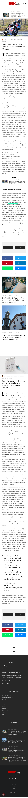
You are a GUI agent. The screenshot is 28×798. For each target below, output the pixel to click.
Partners (4, 708)
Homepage (4, 704)
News (14, 11)
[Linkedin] (18, 778)
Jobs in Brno (5, 706)
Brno (11, 11)
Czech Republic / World (16, 376)
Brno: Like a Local (11, 755)
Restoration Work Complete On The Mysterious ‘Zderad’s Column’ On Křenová (13, 337)
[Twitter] (12, 778)
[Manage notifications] (3, 794)
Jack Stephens (7, 39)
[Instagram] (15, 778)
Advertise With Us (6, 695)
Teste (3, 714)
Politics (22, 376)
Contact (4, 699)
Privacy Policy (5, 683)
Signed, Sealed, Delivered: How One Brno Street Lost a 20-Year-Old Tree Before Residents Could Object (17, 759)
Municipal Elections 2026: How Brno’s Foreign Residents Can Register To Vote (17, 182)
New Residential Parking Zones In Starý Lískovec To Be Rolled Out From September (17, 16)
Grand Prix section (13, 202)
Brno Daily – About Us (7, 697)
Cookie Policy (5, 701)
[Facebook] (9, 778)
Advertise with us (6, 680)
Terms (3, 712)
